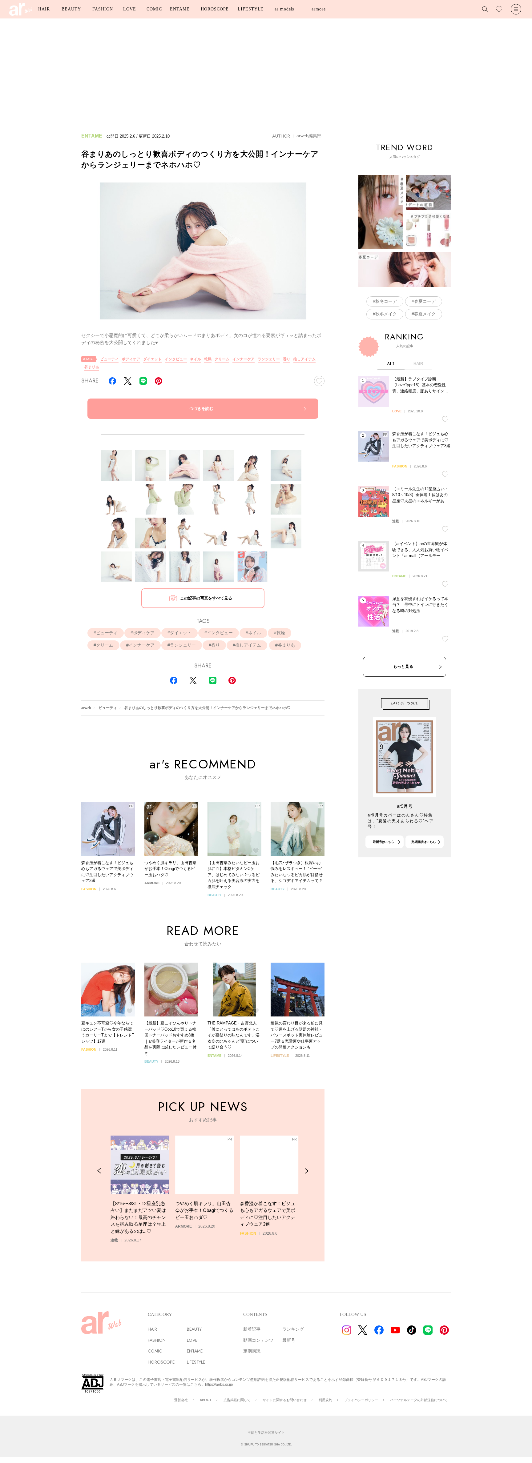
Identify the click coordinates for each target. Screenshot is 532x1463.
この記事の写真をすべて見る (206, 598)
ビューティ (109, 359)
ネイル (195, 359)
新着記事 (251, 1329)
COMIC (154, 9)
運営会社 (181, 1400)
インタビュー (176, 359)
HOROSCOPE (215, 9)
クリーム (222, 359)
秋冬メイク (386, 313)
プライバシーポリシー (361, 1400)
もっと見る (403, 666)
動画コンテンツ (258, 1340)
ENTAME (179, 9)
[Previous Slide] (99, 1170)
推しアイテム (304, 359)
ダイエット (152, 359)
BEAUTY (71, 9)
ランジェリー (269, 359)
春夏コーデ (425, 301)
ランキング (293, 1329)
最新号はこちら (383, 842)
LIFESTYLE (251, 9)
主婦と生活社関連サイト (266, 1432)
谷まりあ (91, 367)
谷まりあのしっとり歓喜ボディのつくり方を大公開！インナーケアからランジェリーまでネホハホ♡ (207, 708)
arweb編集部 (308, 135)
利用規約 (325, 1400)
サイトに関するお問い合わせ (285, 1400)
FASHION (102, 9)
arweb (86, 708)
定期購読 (251, 1351)
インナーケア (243, 359)
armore (318, 9)
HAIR (44, 9)
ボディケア (131, 359)
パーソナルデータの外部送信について (419, 1400)
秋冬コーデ (386, 301)
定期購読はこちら (423, 842)
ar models (284, 9)
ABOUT (206, 1400)
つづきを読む (201, 408)
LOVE (129, 9)
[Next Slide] (306, 1170)
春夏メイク (425, 313)
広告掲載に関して (237, 1400)
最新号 (288, 1340)
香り (286, 359)
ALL (391, 363)
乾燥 (208, 359)
